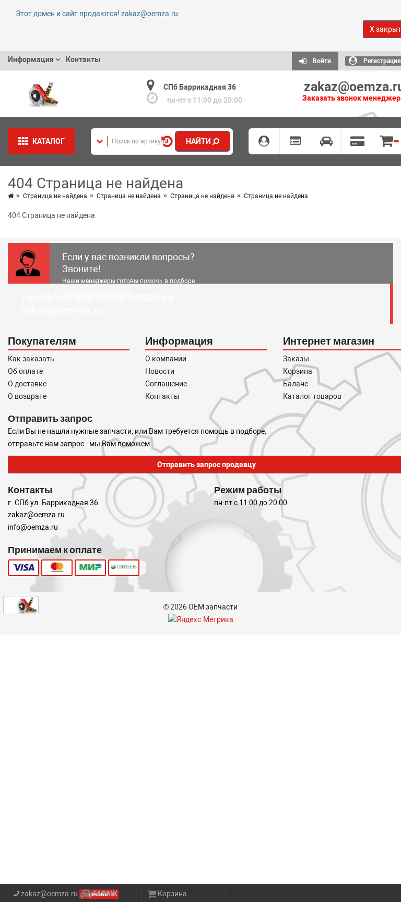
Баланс (295, 384)
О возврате (27, 396)
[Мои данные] (264, 141)
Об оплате (25, 371)
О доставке (27, 384)
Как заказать (31, 359)
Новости (159, 371)
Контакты (162, 396)
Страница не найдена (55, 196)
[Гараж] (327, 141)
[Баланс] (357, 141)
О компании (165, 359)
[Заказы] (295, 141)
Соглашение (166, 384)
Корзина (297, 371)
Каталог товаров (312, 396)
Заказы (296, 359)
